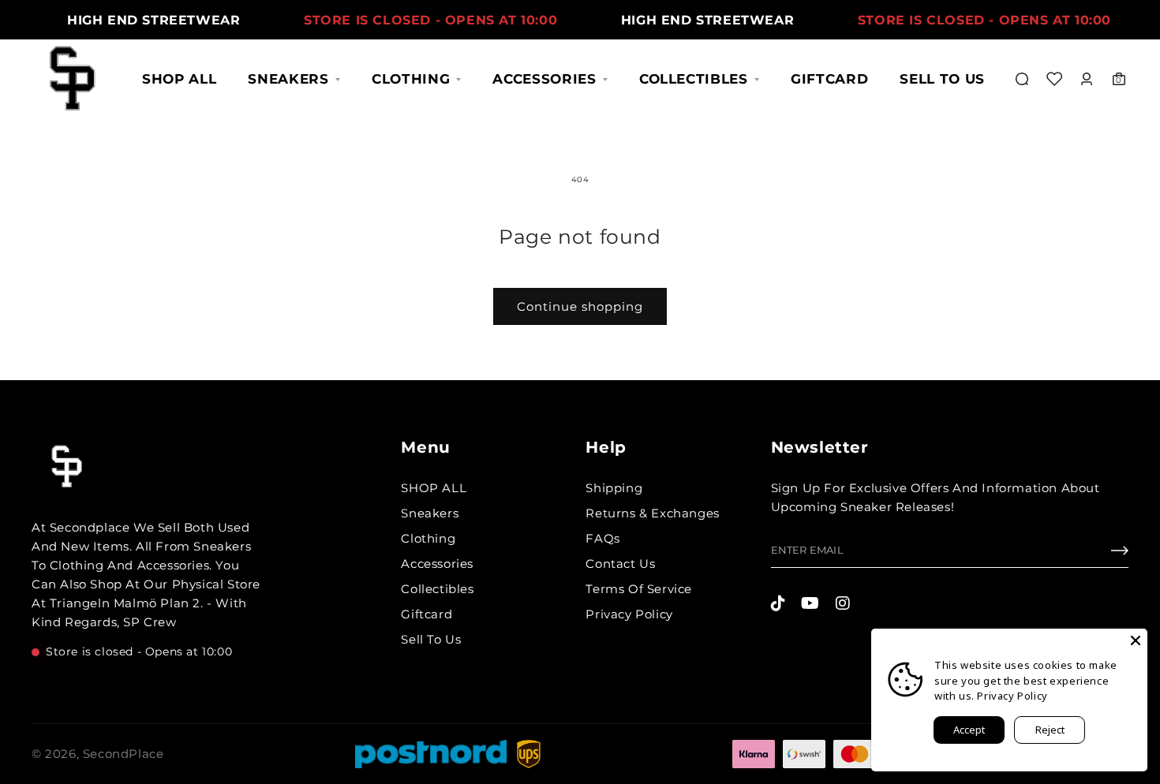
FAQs (602, 538)
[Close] (1135, 640)
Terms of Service (639, 588)
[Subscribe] (1119, 553)
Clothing (411, 79)
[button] (1022, 79)
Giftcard (829, 79)
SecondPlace (123, 753)
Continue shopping (580, 306)
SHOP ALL (179, 79)
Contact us (620, 563)
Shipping (614, 487)
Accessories (544, 79)
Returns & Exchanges (652, 513)
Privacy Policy (629, 614)
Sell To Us (942, 79)
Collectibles (693, 79)
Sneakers (288, 79)
